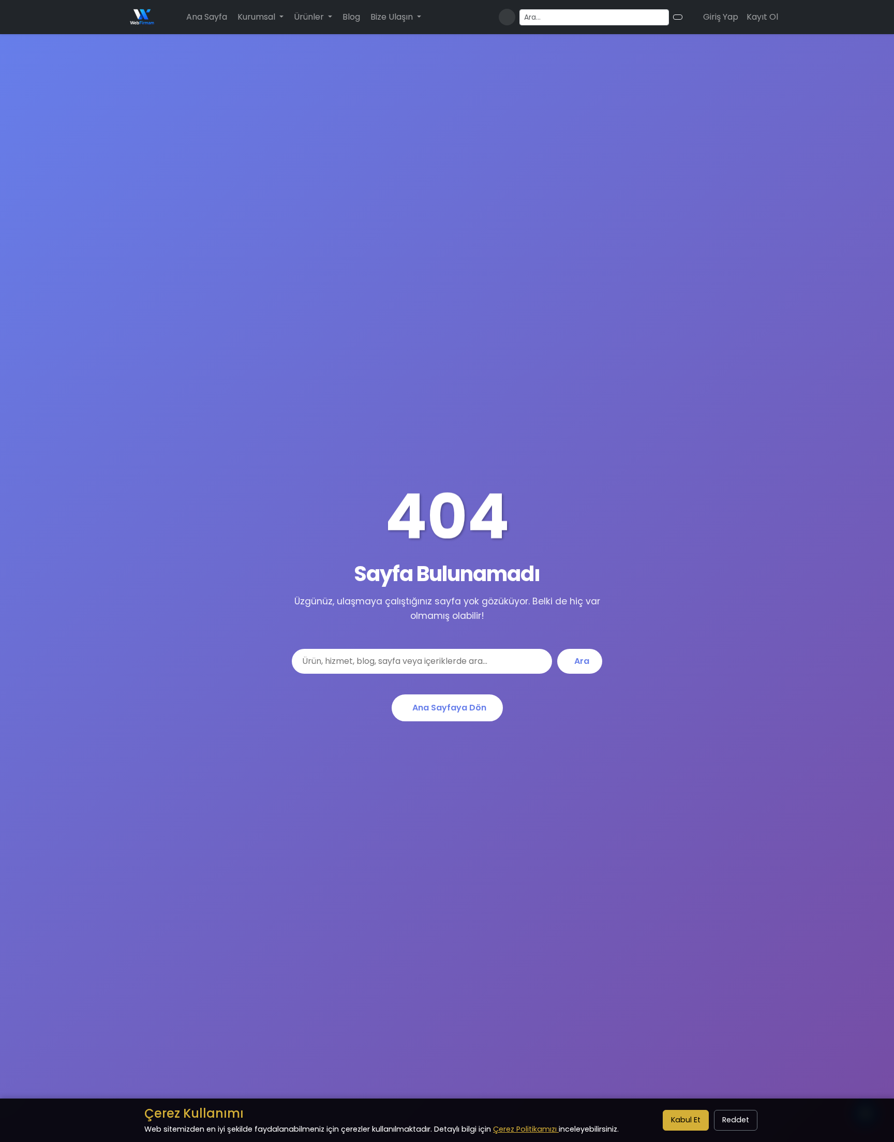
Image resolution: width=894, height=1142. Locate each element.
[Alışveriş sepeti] (691, 17)
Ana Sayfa (206, 17)
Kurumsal (257, 17)
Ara (581, 661)
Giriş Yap (720, 17)
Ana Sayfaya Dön (449, 708)
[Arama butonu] (677, 17)
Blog (351, 17)
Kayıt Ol (762, 17)
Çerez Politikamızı (526, 1129)
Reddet (735, 1120)
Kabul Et (686, 1120)
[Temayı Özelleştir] (507, 17)
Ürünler (310, 17)
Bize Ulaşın (392, 17)
